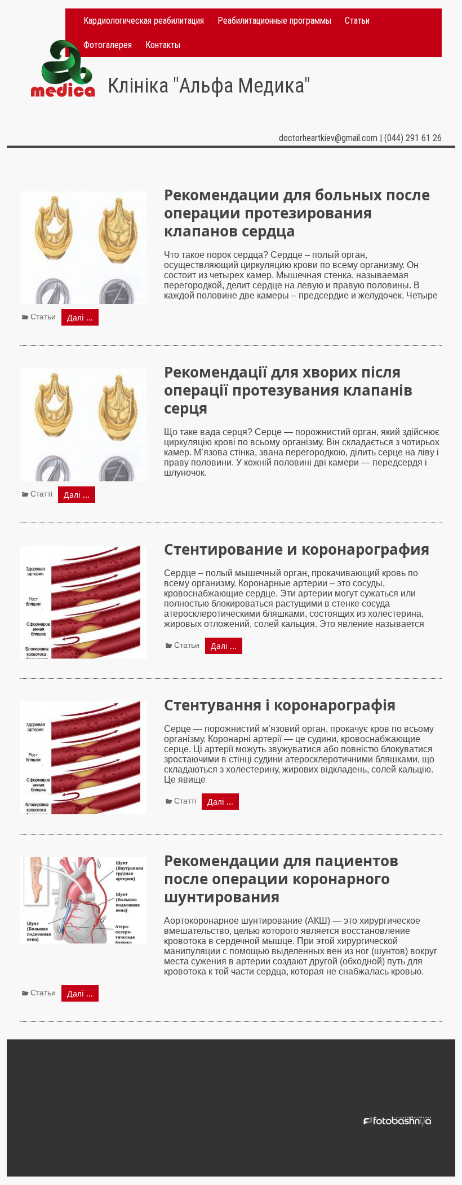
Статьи (357, 20)
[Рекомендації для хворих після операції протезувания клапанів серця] (83, 373)
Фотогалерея (107, 45)
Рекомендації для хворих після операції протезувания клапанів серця (288, 390)
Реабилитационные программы (274, 20)
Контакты (162, 45)
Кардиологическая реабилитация (143, 20)
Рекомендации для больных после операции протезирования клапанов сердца (297, 213)
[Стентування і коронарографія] (83, 706)
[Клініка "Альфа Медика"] (62, 45)
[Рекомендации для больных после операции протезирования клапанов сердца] (83, 196)
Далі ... (80, 317)
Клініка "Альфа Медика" (209, 86)
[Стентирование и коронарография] (83, 550)
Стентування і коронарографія (280, 705)
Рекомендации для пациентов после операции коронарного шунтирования (281, 878)
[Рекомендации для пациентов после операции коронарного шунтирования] (83, 862)
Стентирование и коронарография (296, 549)
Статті (41, 493)
